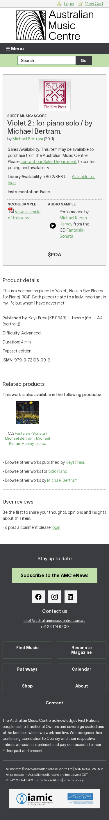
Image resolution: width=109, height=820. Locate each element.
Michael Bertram (27, 139)
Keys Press (75, 462)
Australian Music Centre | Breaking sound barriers (54, 25)
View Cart (94, 3)
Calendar (81, 669)
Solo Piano (57, 471)
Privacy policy (74, 780)
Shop (27, 686)
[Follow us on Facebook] (38, 596)
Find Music (27, 647)
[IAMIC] (34, 799)
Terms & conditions (48, 780)
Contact (54, 703)
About (81, 686)
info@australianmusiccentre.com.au (54, 620)
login (55, 527)
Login (69, 3)
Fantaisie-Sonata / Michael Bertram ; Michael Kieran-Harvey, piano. (27, 438)
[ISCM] (80, 799)
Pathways (27, 669)
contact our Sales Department (48, 161)
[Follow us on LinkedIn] (71, 596)
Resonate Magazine (81, 650)
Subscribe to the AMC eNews (55, 575)
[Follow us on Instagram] (54, 596)
